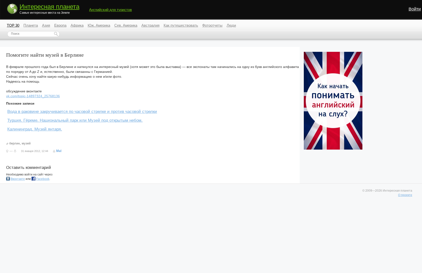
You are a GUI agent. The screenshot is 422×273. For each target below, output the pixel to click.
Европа (60, 25)
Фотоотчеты (212, 25)
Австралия (150, 25)
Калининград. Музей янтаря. (34, 129)
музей (26, 143)
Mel (59, 151)
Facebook (42, 179)
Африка (77, 25)
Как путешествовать (181, 25)
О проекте (405, 195)
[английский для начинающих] (333, 148)
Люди (231, 25)
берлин (14, 143)
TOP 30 (13, 25)
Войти (415, 9)
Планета (30, 25)
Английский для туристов (110, 10)
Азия (46, 25)
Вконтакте (18, 179)
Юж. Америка (99, 25)
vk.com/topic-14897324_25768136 (33, 96)
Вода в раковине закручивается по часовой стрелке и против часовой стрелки (82, 111)
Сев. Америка (125, 25)
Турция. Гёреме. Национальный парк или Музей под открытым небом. (75, 120)
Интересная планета (49, 6)
